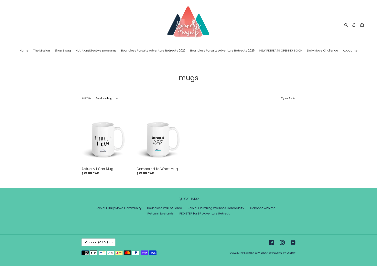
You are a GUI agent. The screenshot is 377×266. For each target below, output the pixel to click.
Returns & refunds (160, 213)
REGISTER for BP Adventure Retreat (204, 213)
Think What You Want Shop (255, 252)
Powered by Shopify (284, 252)
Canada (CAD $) (97, 242)
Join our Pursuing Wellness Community (216, 208)
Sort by (86, 98)
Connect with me (262, 208)
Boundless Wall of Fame (164, 208)
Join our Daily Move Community (118, 208)
